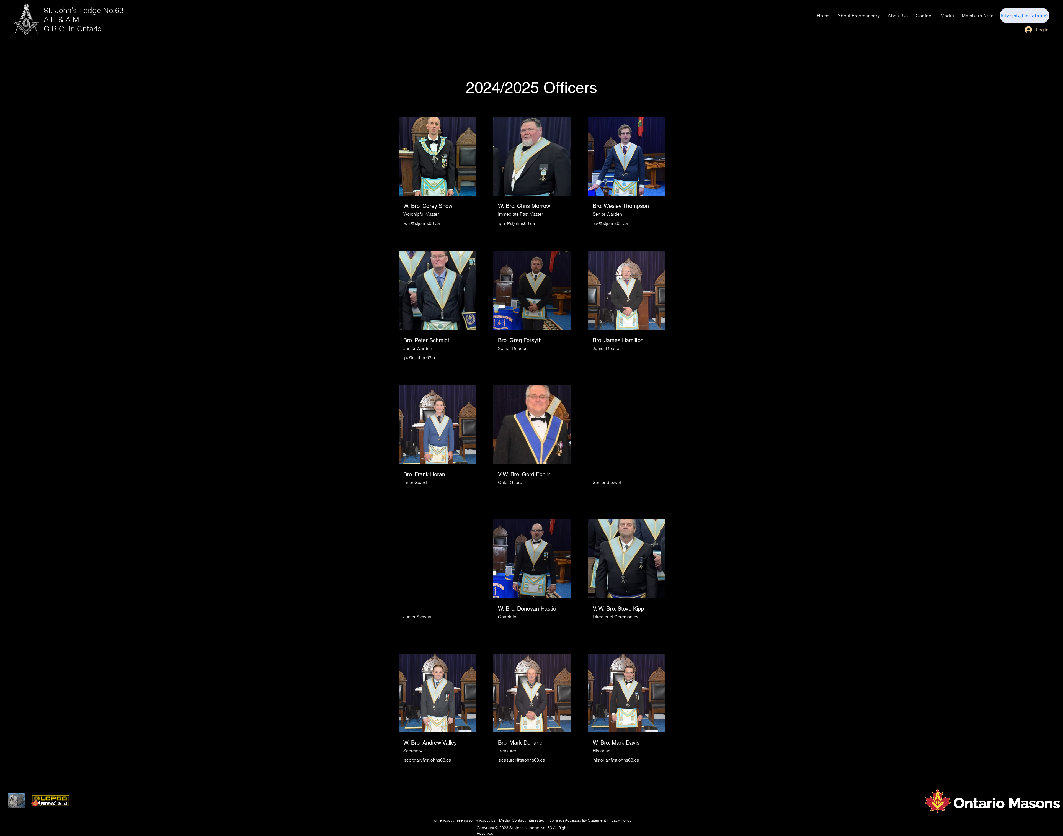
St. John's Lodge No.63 (83, 10)
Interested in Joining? (545, 820)
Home (436, 820)
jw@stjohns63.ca (420, 357)
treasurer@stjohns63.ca (522, 760)
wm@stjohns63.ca (422, 223)
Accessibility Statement (585, 820)
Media (504, 820)
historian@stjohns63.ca (616, 760)
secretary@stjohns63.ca (427, 760)
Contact (519, 820)
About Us (487, 820)
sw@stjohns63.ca (611, 223)
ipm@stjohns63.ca (517, 223)
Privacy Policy (619, 820)
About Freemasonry (460, 820)
